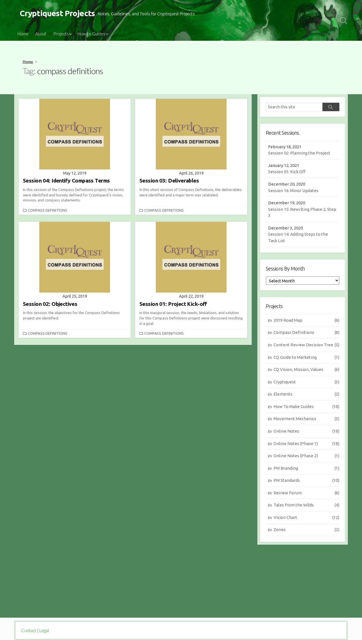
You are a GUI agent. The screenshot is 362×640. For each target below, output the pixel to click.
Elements (306, 394)
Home (23, 33)
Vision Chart (306, 517)
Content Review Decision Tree (306, 344)
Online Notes (306, 431)
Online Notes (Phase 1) (306, 443)
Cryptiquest (306, 381)
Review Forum (306, 492)
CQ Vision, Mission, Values (306, 369)
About (40, 33)
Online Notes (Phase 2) (306, 455)
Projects (61, 33)
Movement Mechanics (306, 418)
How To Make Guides (306, 406)
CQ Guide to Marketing (306, 357)
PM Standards (306, 480)
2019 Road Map (306, 320)
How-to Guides (91, 33)
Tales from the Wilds (306, 504)
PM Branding (306, 468)
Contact (28, 630)
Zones (306, 529)
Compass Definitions (47, 210)
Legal (44, 630)
